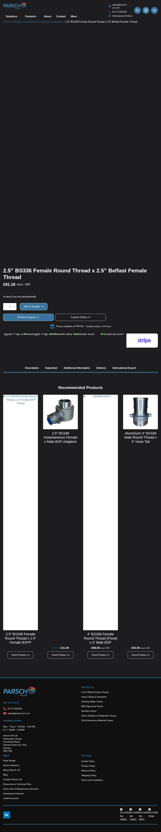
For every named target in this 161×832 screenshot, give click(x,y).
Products (30, 16)
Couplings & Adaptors (50, 21)
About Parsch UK (11, 770)
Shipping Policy (88, 775)
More (74, 16)
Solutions (11, 16)
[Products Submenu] (38, 16)
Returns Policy (88, 770)
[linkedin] (6, 814)
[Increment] (14, 306)
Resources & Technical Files (17, 784)
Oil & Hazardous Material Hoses (97, 720)
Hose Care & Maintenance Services (21, 789)
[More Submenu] (79, 16)
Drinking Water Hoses (92, 701)
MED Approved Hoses (92, 706)
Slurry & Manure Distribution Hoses (98, 715)
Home (6, 21)
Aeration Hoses (89, 711)
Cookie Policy (88, 761)
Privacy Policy (88, 766)
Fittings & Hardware (24, 21)
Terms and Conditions (92, 780)
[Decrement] (5, 306)
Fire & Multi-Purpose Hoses (95, 692)
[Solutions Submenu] (19, 16)
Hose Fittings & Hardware (94, 697)
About (47, 16)
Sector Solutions (11, 765)
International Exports (13, 793)
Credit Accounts (11, 798)
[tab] (32, 368)
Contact (61, 16)
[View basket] (154, 10)
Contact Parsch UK (12, 779)
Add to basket (32, 306)
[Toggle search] (137, 10)
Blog (5, 774)
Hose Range (9, 760)
